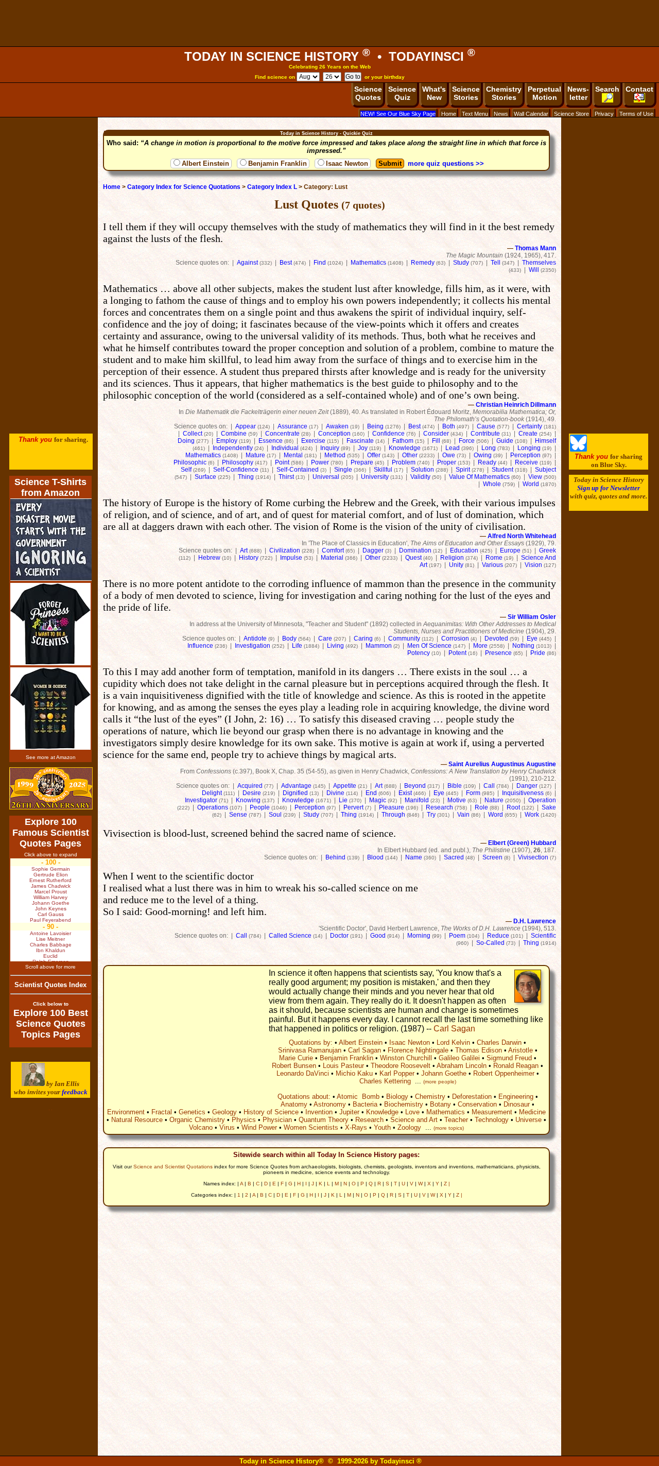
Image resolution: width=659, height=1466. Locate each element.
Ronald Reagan (516, 1066)
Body (289, 638)
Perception (525, 455)
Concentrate (282, 433)
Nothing (523, 645)
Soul (275, 814)
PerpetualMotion (544, 93)
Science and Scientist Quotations (173, 1166)
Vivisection (533, 857)
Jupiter (349, 1112)
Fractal (161, 1112)
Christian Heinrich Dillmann (516, 404)
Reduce (498, 935)
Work (532, 814)
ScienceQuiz (402, 93)
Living (335, 645)
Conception (334, 433)
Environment (126, 1112)
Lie (343, 800)
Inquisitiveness (523, 793)
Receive (526, 462)
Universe (528, 1120)
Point (282, 462)
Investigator (201, 800)
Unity (456, 564)
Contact (639, 89)
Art (244, 550)
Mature (255, 455)
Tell (495, 262)
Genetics (192, 1112)
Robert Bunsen (294, 1066)
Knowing (248, 800)
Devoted (496, 638)
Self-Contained (297, 469)
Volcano (201, 1127)
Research (439, 807)
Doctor (339, 935)
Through (393, 814)
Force (467, 440)
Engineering (515, 1096)
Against (247, 262)
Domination (415, 550)
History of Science (271, 1112)
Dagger (373, 550)
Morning (418, 935)
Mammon (379, 645)
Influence (200, 645)
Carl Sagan (454, 1028)
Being (375, 426)
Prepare (362, 462)
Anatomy (294, 1104)
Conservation (477, 1104)
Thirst (286, 476)
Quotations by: (311, 1042)
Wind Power (259, 1127)
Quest (413, 557)
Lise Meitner (50, 939)
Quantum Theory (324, 1120)
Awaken (337, 426)
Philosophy (237, 462)
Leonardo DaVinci (302, 1073)
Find (320, 262)
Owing (483, 455)
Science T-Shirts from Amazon (50, 487)
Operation (542, 800)
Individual (285, 448)
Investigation (252, 645)
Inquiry (329, 448)
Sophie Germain (50, 869)
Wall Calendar (531, 114)
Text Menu (475, 114)
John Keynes (50, 908)
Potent (457, 653)
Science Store (571, 114)
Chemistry (430, 1096)
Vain (463, 814)
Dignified (295, 793)
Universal (326, 476)
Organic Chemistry (197, 1120)
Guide (504, 440)
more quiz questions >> (446, 163)
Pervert (353, 807)
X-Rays (356, 1127)
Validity (420, 476)
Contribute (485, 433)
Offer (373, 455)
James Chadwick (51, 886)
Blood (375, 857)
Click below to (50, 1004)
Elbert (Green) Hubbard (522, 843)
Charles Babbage (51, 944)
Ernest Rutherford (50, 880)
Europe (510, 550)
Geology (224, 1112)
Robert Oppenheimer (503, 1073)
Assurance (292, 426)
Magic (377, 800)
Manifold (417, 800)
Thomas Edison (478, 1050)
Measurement (492, 1112)
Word (495, 814)
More (480, 645)
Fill (436, 440)
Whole (492, 484)
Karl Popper (396, 1073)
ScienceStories (466, 93)
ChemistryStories (504, 93)
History (248, 557)
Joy (363, 448)
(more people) (439, 1081)
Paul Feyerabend (50, 920)
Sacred (454, 857)
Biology (397, 1096)
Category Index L (272, 187)
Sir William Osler (532, 616)
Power (320, 462)
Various (492, 564)
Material (332, 557)
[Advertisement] (329, 23)
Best (286, 262)
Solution (422, 469)
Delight (212, 793)
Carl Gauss (51, 914)
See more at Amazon (51, 757)
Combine (234, 433)
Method (334, 455)
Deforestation (472, 1096)
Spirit (463, 469)
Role (481, 807)
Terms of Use (636, 114)
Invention (319, 1112)
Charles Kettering (385, 1081)
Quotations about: (304, 1096)
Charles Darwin (499, 1042)
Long (488, 448)
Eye (532, 638)
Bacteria (365, 1104)
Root (513, 807)
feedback (75, 1092)
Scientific (543, 935)
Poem (457, 935)
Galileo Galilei (459, 1058)
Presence (498, 653)
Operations (212, 807)
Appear (245, 426)
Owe (448, 455)
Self (186, 469)
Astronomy (330, 1104)
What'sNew (434, 93)
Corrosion (455, 638)
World (531, 484)
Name (413, 857)
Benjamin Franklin (277, 163)
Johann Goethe (443, 1073)
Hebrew (209, 557)
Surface (205, 476)
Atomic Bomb (358, 1096)
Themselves (539, 262)
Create (527, 433)
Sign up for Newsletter (608, 488)
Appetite (344, 785)
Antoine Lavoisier (50, 933)
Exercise (313, 440)
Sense (238, 814)
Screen (492, 857)
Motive (456, 800)
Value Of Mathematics (479, 476)
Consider (436, 433)
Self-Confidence (235, 469)
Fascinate (360, 440)
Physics (244, 1120)
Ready (487, 462)
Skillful (383, 469)
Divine (335, 793)
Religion (452, 557)
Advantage (296, 785)
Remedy (423, 262)
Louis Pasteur (343, 1066)
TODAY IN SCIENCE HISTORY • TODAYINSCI (329, 56)
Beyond (415, 785)
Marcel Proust (50, 891)
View (535, 476)
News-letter (578, 93)
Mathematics (368, 262)
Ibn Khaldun (50, 950)
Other (410, 455)
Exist (405, 793)
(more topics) (448, 1128)
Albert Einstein (205, 163)
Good (378, 935)
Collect (192, 433)
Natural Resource (137, 1120)
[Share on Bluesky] (578, 449)
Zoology (409, 1127)
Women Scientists (311, 1127)
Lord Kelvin (453, 1042)
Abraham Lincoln (462, 1066)
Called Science (290, 935)
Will (534, 269)
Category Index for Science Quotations (183, 187)
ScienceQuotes (368, 93)
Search (607, 89)
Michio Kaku (354, 1073)
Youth (382, 1127)
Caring (363, 638)
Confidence (388, 433)
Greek (547, 550)
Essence (270, 440)
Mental (293, 455)
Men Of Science (429, 645)
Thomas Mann (535, 248)
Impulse (291, 557)
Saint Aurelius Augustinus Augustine (502, 764)
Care (325, 638)
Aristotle (520, 1050)
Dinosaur (517, 1104)
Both (448, 426)
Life (297, 645)
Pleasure (391, 807)
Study (461, 262)
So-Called (490, 942)
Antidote (255, 638)
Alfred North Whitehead (522, 536)
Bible (454, 785)
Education (464, 550)
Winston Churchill (406, 1058)
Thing (246, 476)
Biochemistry (403, 1104)
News (501, 114)
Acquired (250, 785)
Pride (537, 653)
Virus (227, 1127)
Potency (418, 653)
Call (489, 785)
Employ (226, 440)
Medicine (532, 1112)
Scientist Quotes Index (50, 985)
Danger (526, 785)
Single (343, 469)
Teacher (456, 1120)
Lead (452, 448)
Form (473, 793)
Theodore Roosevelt (400, 1066)
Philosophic (190, 462)
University (375, 476)
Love (412, 1112)
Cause (486, 426)
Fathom (402, 440)
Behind (335, 857)
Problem (403, 462)
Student (502, 469)
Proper (446, 462)
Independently (233, 448)
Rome (493, 557)
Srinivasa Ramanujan (309, 1050)
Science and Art (414, 1120)
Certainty (529, 426)
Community (404, 638)
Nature (494, 800)
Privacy (604, 114)
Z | (447, 1183)
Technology (492, 1120)
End (371, 793)
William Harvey (50, 897)
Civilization (284, 550)
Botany (440, 1104)
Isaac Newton (347, 163)
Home (448, 114)
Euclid (50, 956)
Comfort (333, 550)
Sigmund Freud (509, 1058)
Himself (545, 440)
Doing (186, 440)
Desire (251, 793)
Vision (533, 564)
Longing (529, 448)
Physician (277, 1120)
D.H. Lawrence (534, 921)
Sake (549, 807)
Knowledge (405, 448)
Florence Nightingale (418, 1050)
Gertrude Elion (50, 874)
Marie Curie (296, 1058)
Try (431, 814)
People (260, 807)
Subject (545, 469)
